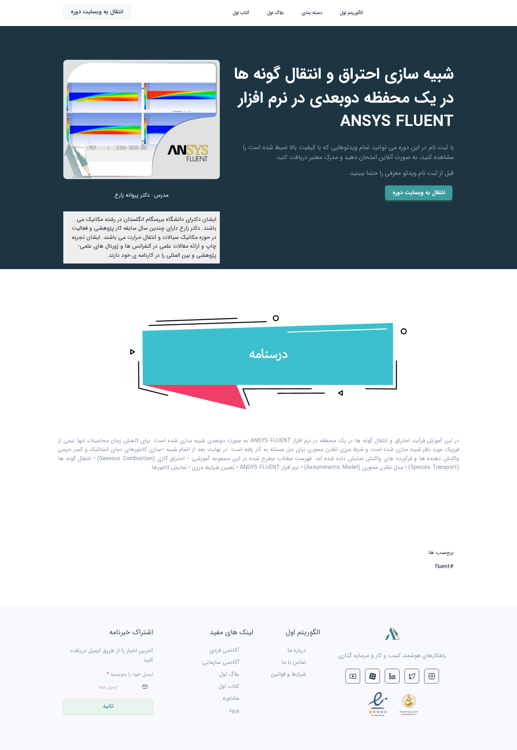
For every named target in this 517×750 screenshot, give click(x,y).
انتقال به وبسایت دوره (418, 192)
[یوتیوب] (352, 676)
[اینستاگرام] (431, 676)
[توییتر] (411, 676)
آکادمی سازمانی (220, 662)
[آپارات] (372, 676)
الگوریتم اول (351, 13)
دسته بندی (311, 13)
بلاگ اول (275, 13)
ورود (234, 710)
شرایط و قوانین (288, 674)
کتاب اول (240, 13)
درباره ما (296, 650)
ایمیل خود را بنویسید (130, 674)
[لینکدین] (392, 676)
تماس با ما (293, 662)
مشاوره (231, 698)
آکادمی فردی (224, 650)
